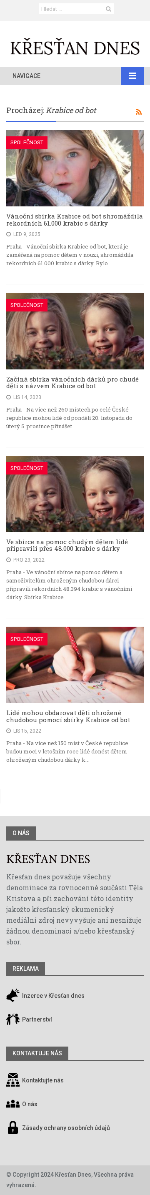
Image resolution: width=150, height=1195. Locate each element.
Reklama (25, 968)
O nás (21, 833)
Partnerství (36, 1020)
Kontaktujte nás (43, 1080)
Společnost (26, 142)
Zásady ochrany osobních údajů (66, 1128)
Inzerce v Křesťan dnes (53, 996)
